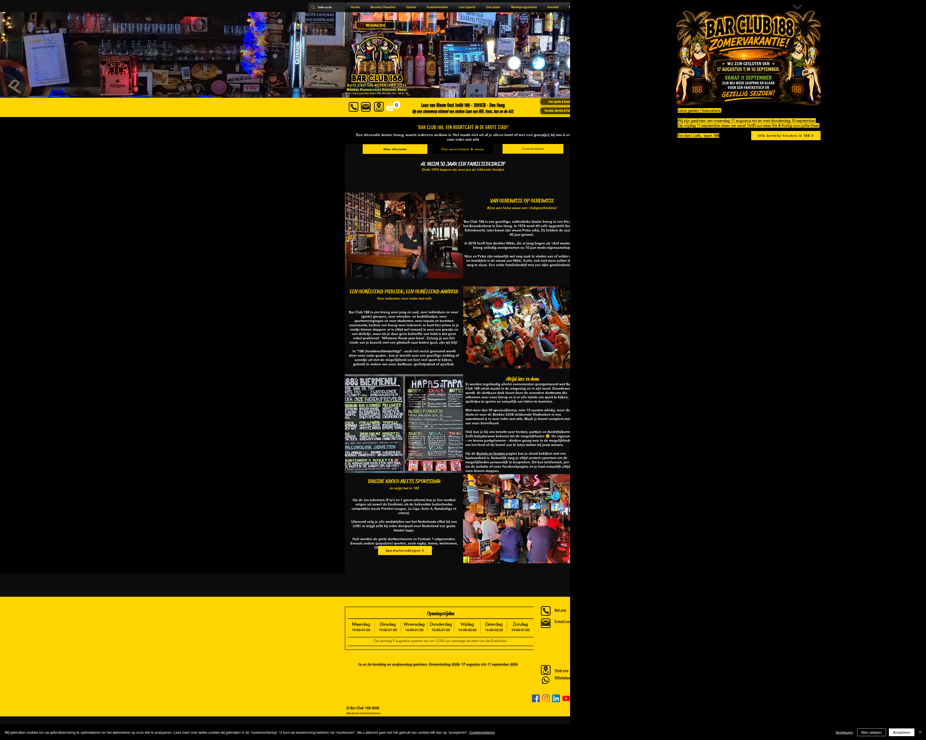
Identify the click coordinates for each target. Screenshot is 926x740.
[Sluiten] (920, 732)
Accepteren (901, 732)
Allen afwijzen (871, 732)
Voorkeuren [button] (844, 732)
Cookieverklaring (482, 732)
